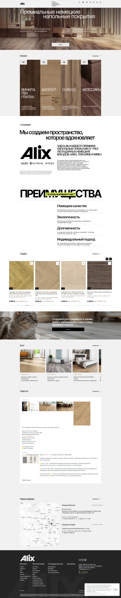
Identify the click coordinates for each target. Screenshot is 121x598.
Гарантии (35, 572)
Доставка (35, 566)
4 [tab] (60, 118)
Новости (35, 576)
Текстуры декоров (53, 572)
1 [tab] (52, 118)
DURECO (33, 89)
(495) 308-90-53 (84, 564)
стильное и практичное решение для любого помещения (95, 108)
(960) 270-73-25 (84, 566)
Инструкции (36, 570)
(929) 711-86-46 (84, 567)
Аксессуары (23, 578)
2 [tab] (55, 118)
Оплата (34, 568)
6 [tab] (66, 118)
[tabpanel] (35, 88)
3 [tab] (58, 118)
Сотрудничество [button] (56, 4)
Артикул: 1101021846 (27, 436)
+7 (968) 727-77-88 (83, 519)
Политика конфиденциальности (92, 592)
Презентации (36, 578)
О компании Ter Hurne (39, 585)
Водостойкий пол (25, 576)
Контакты (54, 5)
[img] (22, 4)
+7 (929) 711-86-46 (68, 533)
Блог (33, 574)
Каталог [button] (54, 2)
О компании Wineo (38, 584)
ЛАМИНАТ (95, 89)
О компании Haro (37, 582)
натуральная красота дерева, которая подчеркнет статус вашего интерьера (74, 108)
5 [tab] (63, 118)
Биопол (22, 574)
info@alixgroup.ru (84, 569)
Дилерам (50, 568)
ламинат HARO (48, 454)
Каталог (23, 564)
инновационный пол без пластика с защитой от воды (34, 108)
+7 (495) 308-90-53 (68, 519)
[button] (110, 259)
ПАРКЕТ (73, 89)
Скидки (22, 580)
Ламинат (22, 568)
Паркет (22, 566)
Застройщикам (52, 570)
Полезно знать (25, 374)
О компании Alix (37, 580)
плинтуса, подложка (54, 106)
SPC (21, 570)
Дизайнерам (51, 566)
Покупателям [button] (55, 3)
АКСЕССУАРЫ (56, 89)
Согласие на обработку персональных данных (95, 594)
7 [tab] (69, 118)
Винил (22, 572)
